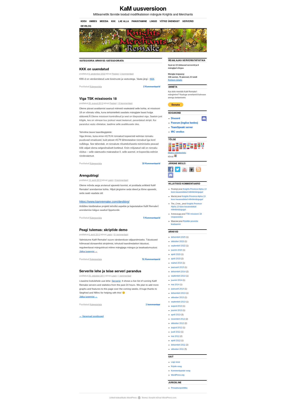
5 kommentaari (121, 180)
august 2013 (176, 306)
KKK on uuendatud (94, 68)
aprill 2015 (176, 259)
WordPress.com (169, 398)
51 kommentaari (121, 234)
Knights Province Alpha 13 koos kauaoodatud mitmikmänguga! (186, 206)
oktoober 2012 (177, 323)
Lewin (110, 180)
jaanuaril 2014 (177, 289)
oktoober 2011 (177, 349)
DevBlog (86, 26)
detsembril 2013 (178, 293)
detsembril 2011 (178, 345)
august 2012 (176, 327)
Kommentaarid (151, 86)
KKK (113, 21)
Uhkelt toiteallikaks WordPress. (123, 398)
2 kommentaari (127, 73)
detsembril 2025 (178, 237)
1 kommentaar (124, 275)
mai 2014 (175, 284)
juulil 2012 (175, 332)
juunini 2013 (176, 310)
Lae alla (123, 21)
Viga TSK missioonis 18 (98, 98)
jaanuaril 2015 (177, 267)
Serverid (187, 21)
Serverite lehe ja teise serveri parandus (110, 270)
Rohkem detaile (175, 80)
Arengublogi (89, 175)
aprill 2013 (176, 315)
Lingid (153, 21)
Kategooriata (96, 86)
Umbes (93, 21)
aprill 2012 (176, 340)
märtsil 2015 (176, 263)
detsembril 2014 (178, 271)
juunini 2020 (176, 250)
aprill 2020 (176, 254)
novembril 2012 (178, 319)
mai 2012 (175, 336)
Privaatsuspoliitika (179, 388)
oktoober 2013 (177, 297)
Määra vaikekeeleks (177, 153)
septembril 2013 (178, 302)
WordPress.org (177, 375)
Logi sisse (175, 362)
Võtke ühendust (170, 21)
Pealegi (115, 73)
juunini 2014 (176, 280)
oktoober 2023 (177, 241)
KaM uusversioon (143, 8)
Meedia (104, 21)
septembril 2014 (178, 276)
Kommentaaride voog (180, 371)
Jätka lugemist (88, 251)
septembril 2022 (178, 246)
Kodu (84, 21)
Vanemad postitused (91, 316)
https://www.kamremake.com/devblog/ (104, 201)
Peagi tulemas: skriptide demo (103, 229)
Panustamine (139, 21)
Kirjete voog (176, 366)
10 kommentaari (125, 103)
